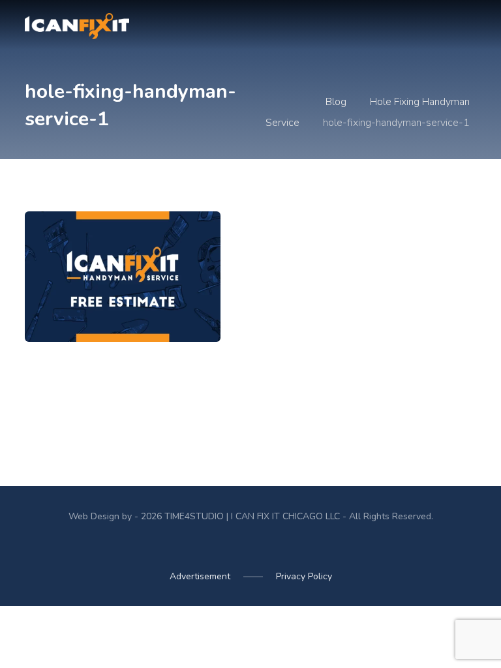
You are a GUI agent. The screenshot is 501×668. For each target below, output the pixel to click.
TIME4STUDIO (194, 516)
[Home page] (298, 102)
